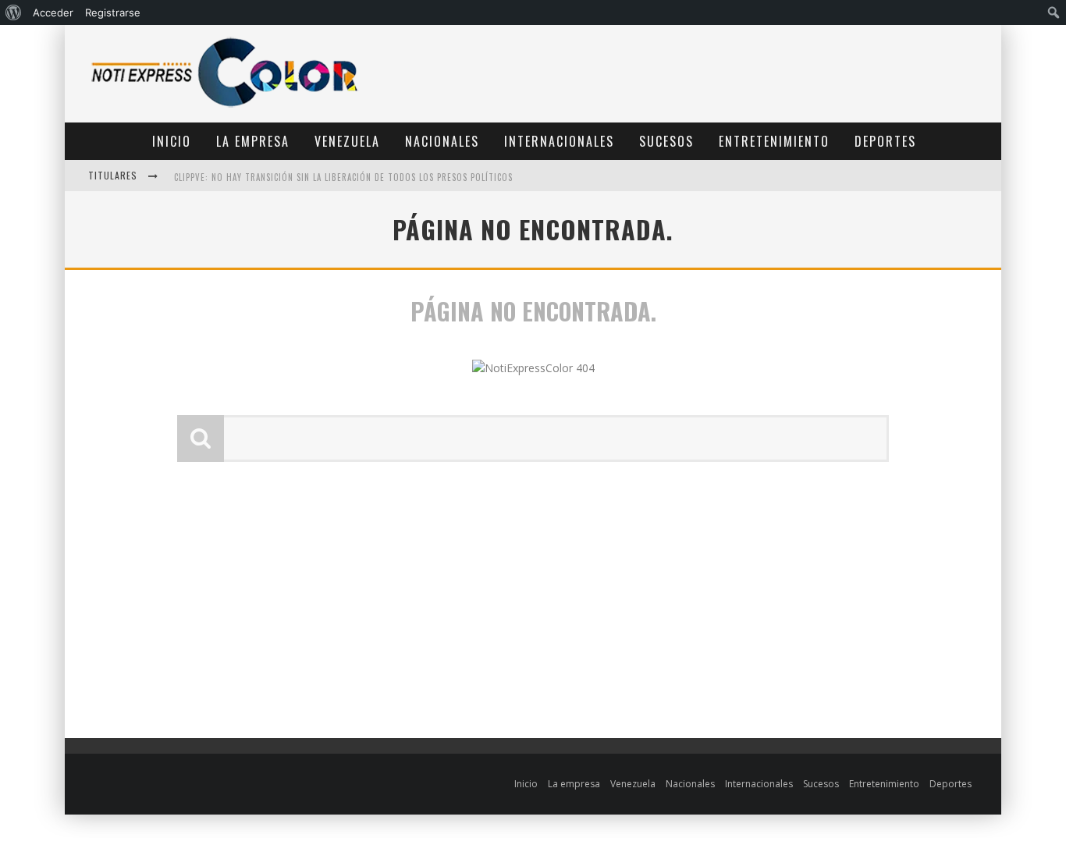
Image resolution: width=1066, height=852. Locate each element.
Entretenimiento (774, 141)
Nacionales (442, 141)
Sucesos (666, 141)
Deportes (885, 141)
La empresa (253, 141)
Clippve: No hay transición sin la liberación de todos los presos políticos (343, 177)
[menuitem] (13, 12)
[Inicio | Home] (224, 106)
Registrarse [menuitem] (112, 12)
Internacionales (559, 141)
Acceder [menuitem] (53, 12)
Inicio (171, 141)
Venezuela (347, 141)
